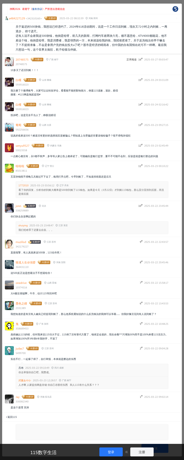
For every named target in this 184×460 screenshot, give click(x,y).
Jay (18, 397)
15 (140, 80)
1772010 (24, 185)
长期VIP (31, 205)
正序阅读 (131, 59)
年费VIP (52, 18)
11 (140, 166)
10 (140, 205)
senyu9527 (22, 145)
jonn (18, 206)
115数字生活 (43, 452)
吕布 (21, 367)
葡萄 (18, 125)
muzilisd (21, 242)
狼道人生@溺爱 (26, 262)
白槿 (18, 80)
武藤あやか (25, 380)
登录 (111, 452)
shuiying (23, 225)
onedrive (21, 283)
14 (140, 104)
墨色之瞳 (21, 303)
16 (140, 59)
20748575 (22, 59)
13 (140, 125)
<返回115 (11, 417)
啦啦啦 (20, 166)
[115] (175, 9)
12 (140, 145)
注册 (142, 452)
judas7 (20, 348)
